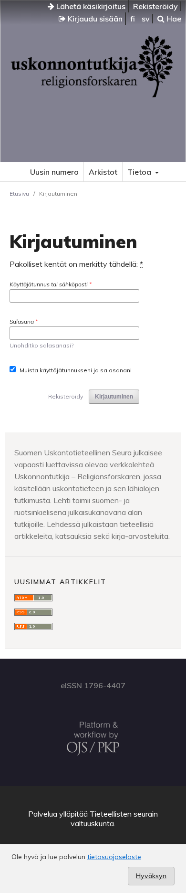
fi (132, 18)
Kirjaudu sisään (94, 18)
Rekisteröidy (155, 6)
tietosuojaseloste (114, 856)
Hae (173, 18)
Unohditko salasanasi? (41, 345)
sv (146, 18)
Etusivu (19, 193)
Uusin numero (54, 172)
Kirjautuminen (114, 396)
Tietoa (140, 172)
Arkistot (103, 172)
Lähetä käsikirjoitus (89, 6)
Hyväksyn (151, 876)
